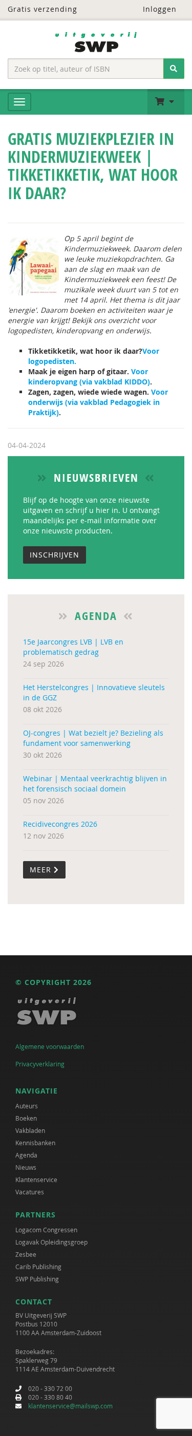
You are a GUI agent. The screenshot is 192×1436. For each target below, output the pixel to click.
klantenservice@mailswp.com (70, 1406)
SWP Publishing (37, 1279)
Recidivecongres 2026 (60, 824)
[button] (165, 102)
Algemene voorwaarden (49, 1046)
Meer (42, 869)
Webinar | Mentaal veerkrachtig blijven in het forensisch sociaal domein (95, 784)
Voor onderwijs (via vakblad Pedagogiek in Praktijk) (98, 402)
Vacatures (29, 1192)
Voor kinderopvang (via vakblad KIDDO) (89, 377)
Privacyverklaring (40, 1064)
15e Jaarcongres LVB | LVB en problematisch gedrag (73, 647)
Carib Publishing (38, 1266)
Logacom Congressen (46, 1230)
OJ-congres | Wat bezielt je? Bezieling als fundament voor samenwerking (93, 738)
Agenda (26, 1155)
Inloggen (158, 9)
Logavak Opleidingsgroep (51, 1242)
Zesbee (25, 1254)
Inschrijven (54, 555)
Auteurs (26, 1106)
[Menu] (19, 102)
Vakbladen (30, 1130)
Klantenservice (36, 1179)
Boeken (26, 1118)
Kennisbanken (35, 1143)
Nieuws (25, 1167)
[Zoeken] (173, 68)
